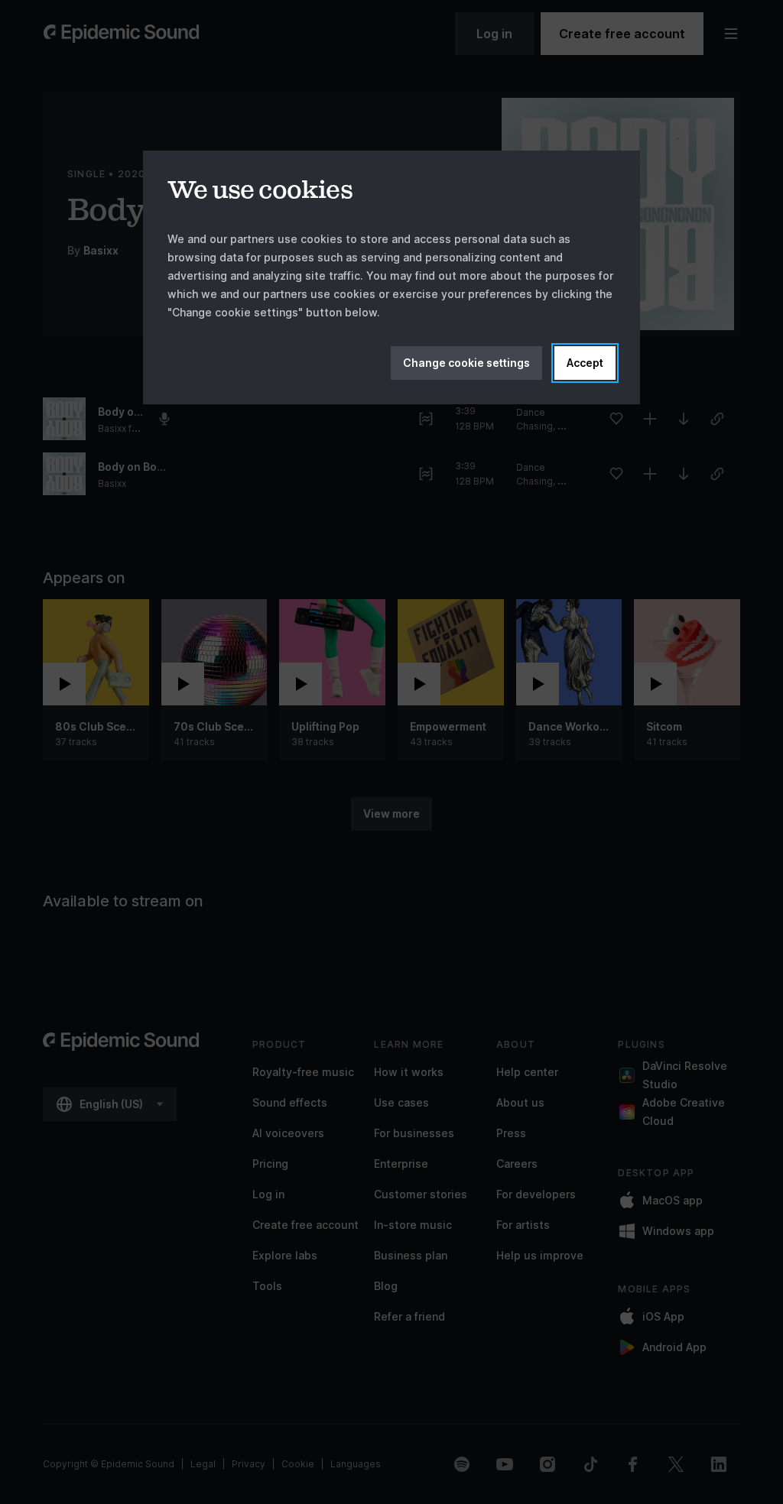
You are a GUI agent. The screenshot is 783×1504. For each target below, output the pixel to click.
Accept (585, 362)
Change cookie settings (466, 362)
